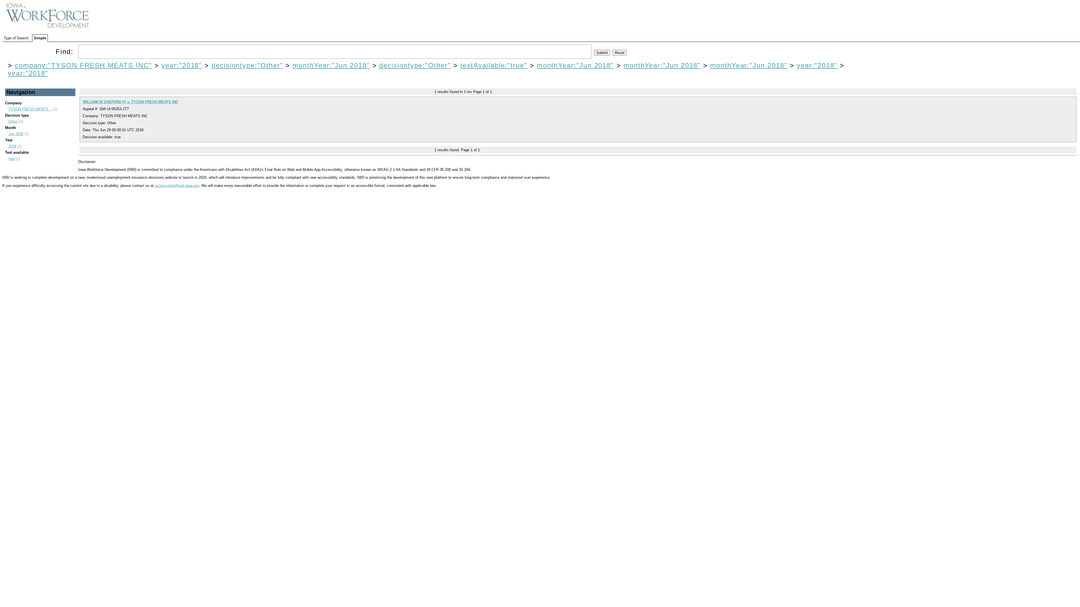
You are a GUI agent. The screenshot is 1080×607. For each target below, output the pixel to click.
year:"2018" (181, 65)
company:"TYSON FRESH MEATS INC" (83, 65)
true (11, 159)
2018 (12, 146)
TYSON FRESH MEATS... (30, 109)
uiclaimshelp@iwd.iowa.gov (177, 186)
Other (12, 121)
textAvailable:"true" (493, 65)
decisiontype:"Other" (247, 65)
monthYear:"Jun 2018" (331, 65)
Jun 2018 (15, 134)
